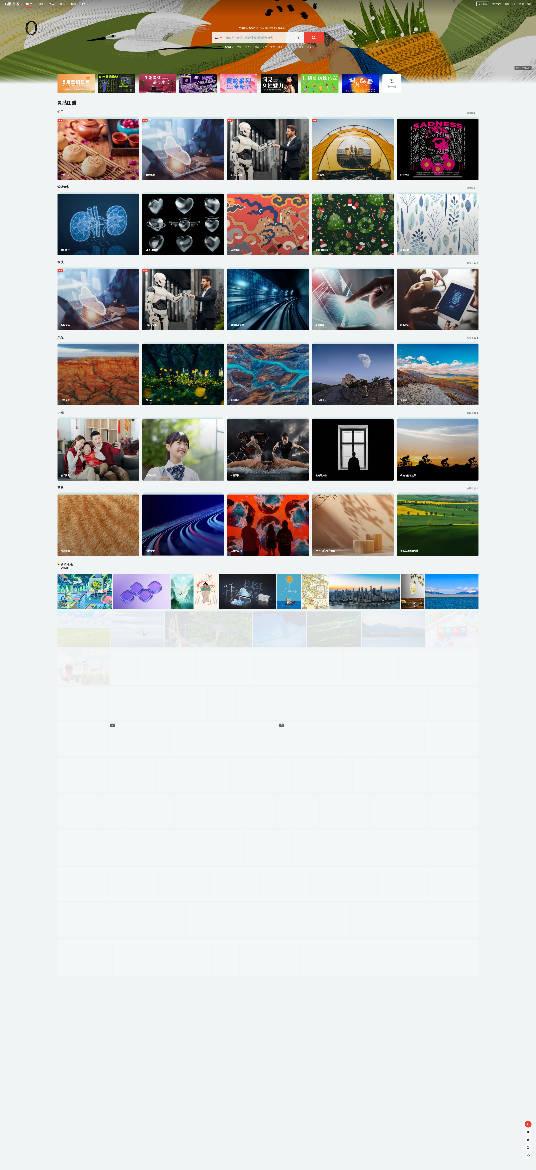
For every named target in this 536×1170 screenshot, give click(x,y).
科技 (265, 47)
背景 (309, 47)
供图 (521, 4)
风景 (280, 47)
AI (287, 47)
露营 (257, 47)
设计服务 (496, 4)
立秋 (239, 47)
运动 (293, 47)
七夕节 (248, 47)
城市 (301, 47)
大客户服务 (510, 4)
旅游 (272, 47)
